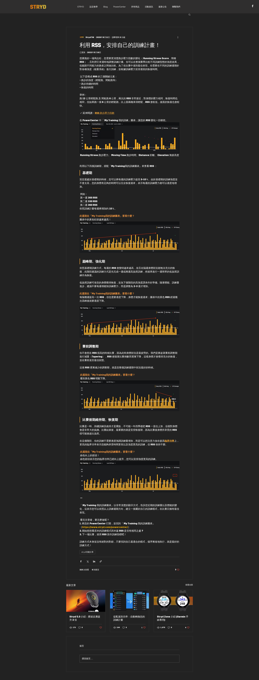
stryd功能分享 (87, 552)
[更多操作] (177, 37)
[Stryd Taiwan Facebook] (252, 6)
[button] (189, 14)
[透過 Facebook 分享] (81, 561)
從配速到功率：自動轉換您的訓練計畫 (129, 618)
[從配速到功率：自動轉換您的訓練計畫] (129, 601)
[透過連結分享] (100, 561)
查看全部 (189, 585)
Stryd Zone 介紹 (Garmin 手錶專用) (172, 618)
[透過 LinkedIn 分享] (94, 561)
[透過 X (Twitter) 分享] (87, 561)
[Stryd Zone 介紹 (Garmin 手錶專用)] (173, 601)
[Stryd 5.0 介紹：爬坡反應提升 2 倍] (85, 601)
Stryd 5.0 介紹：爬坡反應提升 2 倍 (84, 618)
